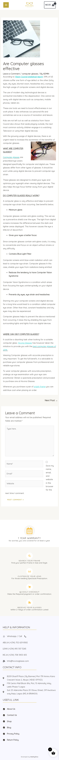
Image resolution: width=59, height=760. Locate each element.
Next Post (51, 400)
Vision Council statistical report (29, 77)
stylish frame (40, 386)
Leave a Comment (11, 74)
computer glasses (30, 74)
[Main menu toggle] (6, 5)
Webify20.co (34, 757)
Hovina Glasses (25, 343)
